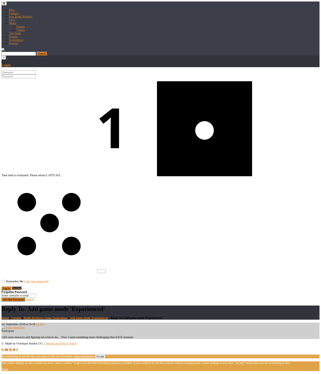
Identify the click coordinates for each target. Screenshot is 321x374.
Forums (13, 36)
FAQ (12, 20)
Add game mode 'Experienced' (89, 317)
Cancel (30, 299)
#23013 (40, 324)
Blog (12, 10)
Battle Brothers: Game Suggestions (45, 317)
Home (5, 317)
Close (4, 369)
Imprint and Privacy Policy (61, 343)
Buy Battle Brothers (20, 16)
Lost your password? (36, 281)
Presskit (13, 43)
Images (20, 26)
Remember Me (14, 281)
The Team (15, 33)
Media (12, 23)
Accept (100, 356)
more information (84, 356)
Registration (16, 40)
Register (17, 288)
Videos (20, 30)
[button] (2, 50)
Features (14, 13)
